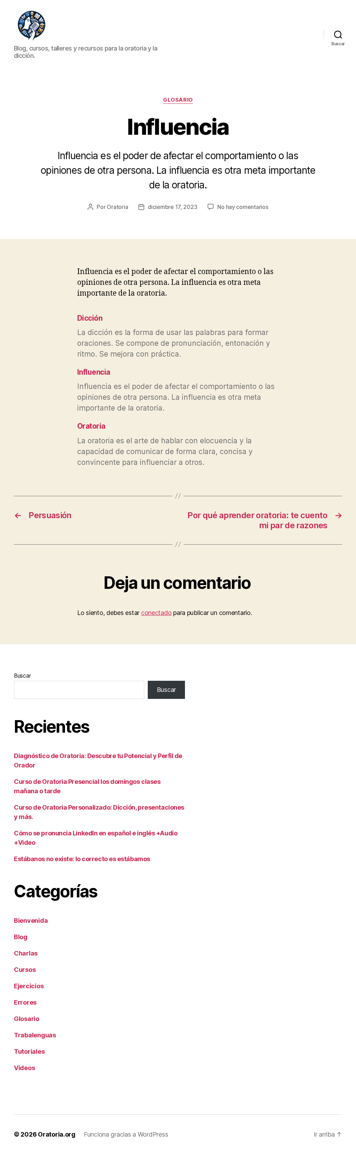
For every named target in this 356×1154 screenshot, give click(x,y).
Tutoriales (29, 1051)
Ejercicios (28, 986)
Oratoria (117, 206)
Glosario (178, 100)
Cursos (24, 969)
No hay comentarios (242, 206)
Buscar (22, 675)
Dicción (89, 318)
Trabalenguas (35, 1035)
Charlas (26, 953)
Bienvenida (31, 920)
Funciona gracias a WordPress (126, 1134)
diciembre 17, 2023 (172, 206)
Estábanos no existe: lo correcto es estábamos (82, 859)
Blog (20, 937)
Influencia (93, 372)
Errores (25, 1002)
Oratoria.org (56, 1134)
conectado (156, 612)
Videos (24, 1067)
